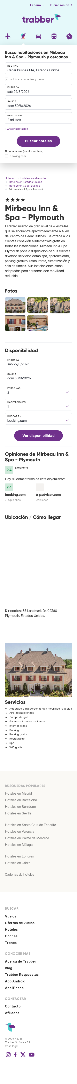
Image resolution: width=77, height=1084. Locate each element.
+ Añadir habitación (16, 128)
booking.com (18, 156)
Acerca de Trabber (20, 961)
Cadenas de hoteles (19, 874)
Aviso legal (11, 1046)
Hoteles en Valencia (19, 831)
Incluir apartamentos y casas (27, 79)
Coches (11, 936)
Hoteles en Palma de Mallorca (27, 838)
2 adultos (14, 120)
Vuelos (10, 916)
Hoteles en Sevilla (18, 813)
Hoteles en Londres (19, 856)
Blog (8, 968)
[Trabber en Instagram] (8, 1057)
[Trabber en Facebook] (15, 1057)
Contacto (13, 1006)
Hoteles (11, 929)
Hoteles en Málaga (19, 845)
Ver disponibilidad (38, 435)
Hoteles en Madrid (18, 793)
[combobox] (38, 68)
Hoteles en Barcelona (21, 800)
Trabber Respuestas (22, 974)
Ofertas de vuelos (19, 923)
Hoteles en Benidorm (20, 807)
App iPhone (14, 988)
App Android (15, 981)
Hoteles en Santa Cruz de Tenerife (30, 825)
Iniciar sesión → (61, 5)
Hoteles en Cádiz (17, 863)
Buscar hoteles (38, 141)
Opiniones (42, 499)
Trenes (11, 943)
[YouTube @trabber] (31, 1057)
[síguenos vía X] (23, 1057)
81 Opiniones (13, 499)
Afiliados (12, 1013)
